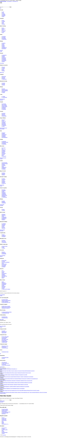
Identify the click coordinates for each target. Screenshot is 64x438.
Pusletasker (4, 136)
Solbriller (3, 225)
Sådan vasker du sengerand (6, 307)
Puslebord (3, 132)
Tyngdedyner (4, 125)
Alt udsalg (3, 330)
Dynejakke (3, 37)
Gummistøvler (4, 55)
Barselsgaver (4, 156)
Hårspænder (4, 252)
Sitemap (3, 433)
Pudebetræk (4, 107)
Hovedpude (4, 123)
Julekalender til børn (5, 351)
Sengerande (4, 121)
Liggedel (3, 92)
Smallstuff (3, 266)
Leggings (3, 21)
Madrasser (3, 119)
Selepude (3, 84)
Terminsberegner (4, 316)
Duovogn (3, 78)
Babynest (3, 114)
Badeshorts (4, 215)
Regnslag (3, 88)
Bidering (3, 152)
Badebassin (4, 218)
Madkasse (3, 201)
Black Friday (4, 332)
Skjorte (3, 16)
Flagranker (3, 236)
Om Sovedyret (4, 427)
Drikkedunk (4, 202)
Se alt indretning (2, 255)
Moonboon (4, 282)
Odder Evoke (4, 419)
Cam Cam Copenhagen (5, 262)
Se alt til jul (32, 370)
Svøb (3, 32)
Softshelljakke (4, 39)
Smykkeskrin (4, 253)
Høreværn (3, 228)
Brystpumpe (4, 143)
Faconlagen (4, 108)
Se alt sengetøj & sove (34, 378)
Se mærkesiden (2, 294)
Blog (3, 430)
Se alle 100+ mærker (36, 390)
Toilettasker (4, 193)
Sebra (3, 263)
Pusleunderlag (4, 134)
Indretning (1, 230)
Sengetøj (1, 99)
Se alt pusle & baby (3, 157)
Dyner (3, 120)
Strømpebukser (4, 47)
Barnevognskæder (5, 90)
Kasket (3, 45)
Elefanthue (3, 43)
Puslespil (3, 164)
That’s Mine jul (4, 362)
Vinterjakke (4, 36)
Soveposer (3, 113)
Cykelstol (3, 96)
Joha (2, 270)
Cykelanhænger (4, 97)
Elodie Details (4, 283)
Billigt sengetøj (4, 331)
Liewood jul (4, 364)
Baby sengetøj (4, 104)
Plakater (3, 234)
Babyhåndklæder (4, 137)
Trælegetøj (3, 165)
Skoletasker (4, 190)
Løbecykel (3, 179)
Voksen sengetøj (4, 106)
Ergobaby (3, 287)
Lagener (3, 126)
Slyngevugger (24, 378)
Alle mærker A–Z (15, 1)
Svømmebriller (4, 217)
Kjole (5, 372)
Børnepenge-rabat (5, 317)
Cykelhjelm (4, 223)
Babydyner (12, 378)
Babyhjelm (3, 224)
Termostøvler (4, 59)
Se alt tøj (1, 50)
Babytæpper (4, 124)
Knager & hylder (4, 246)
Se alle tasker (2, 204)
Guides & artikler (4, 429)
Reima (3, 69)
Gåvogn (3, 180)
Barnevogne (2, 72)
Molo (3, 277)
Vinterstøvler (4, 57)
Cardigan (3, 13)
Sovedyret (1, 401)
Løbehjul (3, 178)
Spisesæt (3, 154)
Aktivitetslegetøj (4, 162)
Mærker (1, 256)
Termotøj (3, 210)
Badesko (3, 61)
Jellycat (3, 288)
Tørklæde (3, 46)
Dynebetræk (4, 109)
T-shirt (1, 372)
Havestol (3, 227)
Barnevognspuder (5, 89)
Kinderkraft (4, 284)
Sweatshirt (3, 14)
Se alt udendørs (2, 229)
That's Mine (4, 265)
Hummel (3, 70)
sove (1, 366)
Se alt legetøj (30, 382)
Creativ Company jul (5, 363)
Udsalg (3, 431)
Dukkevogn (4, 183)
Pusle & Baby (2, 128)
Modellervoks (4, 167)
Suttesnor (3, 150)
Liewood (3, 261)
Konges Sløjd (4, 260)
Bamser (6, 382)
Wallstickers (4, 235)
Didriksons (3, 275)
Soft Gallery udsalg (5, 339)
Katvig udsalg (4, 340)
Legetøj (1, 158)
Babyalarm (4, 380)
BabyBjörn (4, 286)
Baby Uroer (4, 241)
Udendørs (1, 205)
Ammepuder (4, 141)
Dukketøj (3, 182)
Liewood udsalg (4, 337)
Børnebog (3, 173)
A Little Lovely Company (6, 289)
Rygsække (3, 189)
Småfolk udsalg (4, 342)
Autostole (12, 376)
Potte (3, 155)
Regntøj (3, 209)
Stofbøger (12, 382)
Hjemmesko (4, 58)
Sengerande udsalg (5, 347)
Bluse (3, 12)
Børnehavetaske (4, 195)
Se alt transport (30, 376)
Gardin (3, 247)
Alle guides (2, 319)
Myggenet (3, 91)
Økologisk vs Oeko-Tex (39, 392)
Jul (0, 353)
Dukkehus (3, 181)
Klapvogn (3, 77)
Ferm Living (4, 264)
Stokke (3, 285)
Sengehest (3, 122)
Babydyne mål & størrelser (6, 300)
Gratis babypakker (5, 299)
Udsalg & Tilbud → (3, 393)
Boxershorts (4, 48)
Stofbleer (3, 133)
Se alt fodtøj (2, 63)
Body (3, 29)
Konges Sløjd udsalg (5, 336)
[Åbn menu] (1, 3)
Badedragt (3, 214)
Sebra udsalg (4, 338)
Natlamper (3, 240)
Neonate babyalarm (5, 412)
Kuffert (3, 191)
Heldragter (3, 28)
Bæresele (15, 376)
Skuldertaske (4, 194)
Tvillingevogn (4, 79)
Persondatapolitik (4, 432)
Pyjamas (3, 31)
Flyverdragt (4, 30)
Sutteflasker (4, 149)
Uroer (11, 388)
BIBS (3, 281)
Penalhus (18, 384)
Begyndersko (4, 60)
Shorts (3, 22)
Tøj (1, 371)
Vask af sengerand (32, 392)
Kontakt (3, 428)
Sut (2, 148)
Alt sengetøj (4, 103)
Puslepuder (4, 135)
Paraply (3, 226)
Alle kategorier (9, 1)
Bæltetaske (3, 196)
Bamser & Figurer (5, 163)
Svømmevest (18, 386)
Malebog (3, 174)
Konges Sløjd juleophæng (26, 370)
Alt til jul (3, 358)
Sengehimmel (4, 242)
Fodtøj (1, 51)
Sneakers (3, 56)
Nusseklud (3, 151)
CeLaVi (3, 271)
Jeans (3, 23)
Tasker (1, 185)
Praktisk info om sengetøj (6, 306)
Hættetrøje (3, 15)
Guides (1, 295)
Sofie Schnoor (4, 273)
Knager (18, 388)
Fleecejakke (4, 38)
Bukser (3, 20)
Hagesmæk (4, 153)
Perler (3, 166)
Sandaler (6, 374)
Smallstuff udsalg (4, 341)
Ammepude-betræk (5, 142)
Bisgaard (3, 67)
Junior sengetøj (4, 105)
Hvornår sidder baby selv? (6, 302)
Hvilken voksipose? (5, 301)
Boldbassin (4, 168)
